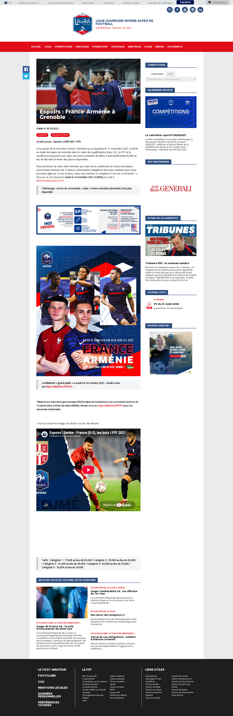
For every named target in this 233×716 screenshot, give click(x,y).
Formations (100, 46)
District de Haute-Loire (182, 679)
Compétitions (63, 46)
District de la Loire (180, 676)
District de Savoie (179, 690)
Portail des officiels (160, 3)
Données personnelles (49, 695)
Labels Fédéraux (117, 676)
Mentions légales (53, 687)
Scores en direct (117, 687)
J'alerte (185, 2)
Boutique (109, 3)
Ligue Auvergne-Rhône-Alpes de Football (124, 22)
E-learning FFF (89, 679)
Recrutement (151, 676)
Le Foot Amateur (52, 669)
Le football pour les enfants (95, 681)
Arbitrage (134, 46)
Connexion (219, 2)
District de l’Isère (153, 698)
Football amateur (90, 684)
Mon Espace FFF (90, 676)
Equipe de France (60, 135)
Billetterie (88, 3)
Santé (112, 684)
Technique (118, 46)
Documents (175, 46)
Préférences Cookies (48, 704)
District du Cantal (153, 690)
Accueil (36, 46)
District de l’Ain (152, 684)
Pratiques (82, 46)
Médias (159, 46)
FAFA (85, 701)
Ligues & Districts (28, 3)
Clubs (148, 46)
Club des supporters (60, 3)
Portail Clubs (131, 3)
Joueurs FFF (115, 692)
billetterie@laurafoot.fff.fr (50, 180)
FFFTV (112, 690)
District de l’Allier (153, 687)
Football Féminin (90, 687)
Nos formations (117, 698)
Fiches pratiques (117, 679)
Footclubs (47, 675)
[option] (170, 189)
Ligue (47, 46)
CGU (41, 681)
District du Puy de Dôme (182, 681)
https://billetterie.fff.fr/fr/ (59, 386)
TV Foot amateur (117, 681)
